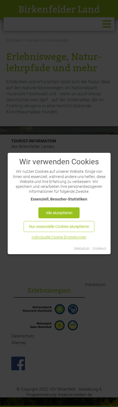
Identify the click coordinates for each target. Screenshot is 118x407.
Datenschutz (81, 248)
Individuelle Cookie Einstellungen (59, 237)
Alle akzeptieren (59, 213)
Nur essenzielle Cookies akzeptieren (59, 226)
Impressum (99, 248)
